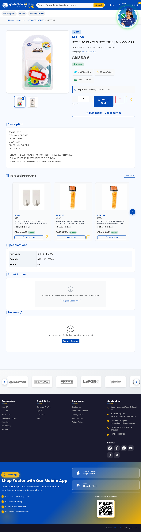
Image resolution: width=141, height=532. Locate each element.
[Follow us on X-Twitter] (117, 455)
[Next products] (132, 212)
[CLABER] (66, 382)
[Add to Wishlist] (119, 99)
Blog (38, 418)
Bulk (112, 5)
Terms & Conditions (80, 411)
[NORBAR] (115, 382)
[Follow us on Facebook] (117, 448)
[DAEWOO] (17, 382)
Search (99, 5)
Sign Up (124, 5)
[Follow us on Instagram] (124, 448)
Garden (5, 429)
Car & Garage (7, 426)
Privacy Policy (77, 415)
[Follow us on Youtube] (131, 448)
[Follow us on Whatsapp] (110, 448)
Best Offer (6, 407)
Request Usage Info (71, 301)
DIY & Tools (6, 415)
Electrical (5, 422)
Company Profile (44, 407)
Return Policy (77, 422)
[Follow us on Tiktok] (110, 455)
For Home (6, 411)
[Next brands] (136, 382)
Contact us (41, 415)
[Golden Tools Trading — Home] (18, 5)
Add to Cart (105, 101)
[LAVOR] (91, 382)
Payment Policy (78, 418)
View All (128, 175)
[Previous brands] (5, 382)
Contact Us (76, 407)
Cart (137, 4)
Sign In (39, 411)
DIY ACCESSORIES (36, 20)
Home (11, 20)
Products (21, 20)
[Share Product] (130, 99)
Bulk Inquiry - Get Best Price (105, 112)
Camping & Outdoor (10, 418)
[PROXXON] (42, 382)
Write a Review (70, 341)
